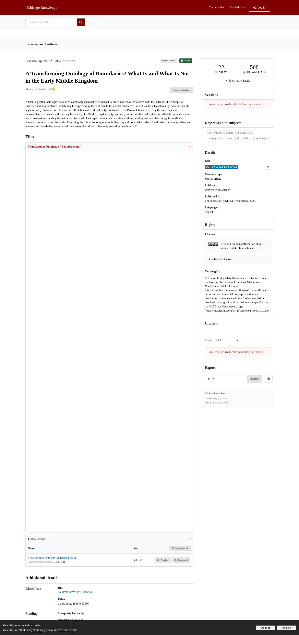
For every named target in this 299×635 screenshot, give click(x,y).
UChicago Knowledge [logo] (41, 8)
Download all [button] (181, 548)
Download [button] (183, 560)
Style (208, 340)
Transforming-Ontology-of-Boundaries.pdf (52, 557)
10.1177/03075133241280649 (75, 592)
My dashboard (238, 7)
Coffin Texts (244, 138)
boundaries (244, 132)
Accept (265, 627)
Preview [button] (164, 560)
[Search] (81, 22)
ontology (261, 138)
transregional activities (219, 138)
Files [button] (36, 538)
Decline (286, 627)
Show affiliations (182, 90)
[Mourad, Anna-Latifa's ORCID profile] (53, 89)
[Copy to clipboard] (268, 167)
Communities (216, 7)
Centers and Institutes (42, 44)
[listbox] (227, 340)
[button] (109, 147)
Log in (261, 7)
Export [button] (255, 378)
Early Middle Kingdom (220, 132)
